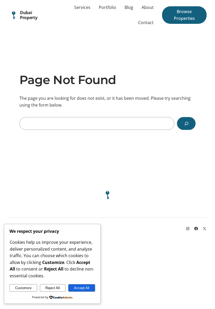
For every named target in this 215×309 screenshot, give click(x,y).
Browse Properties (184, 15)
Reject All (52, 288)
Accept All (81, 288)
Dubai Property (28, 15)
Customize (23, 288)
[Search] (186, 123)
